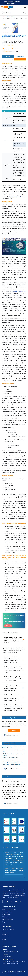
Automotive (5, 932)
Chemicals (5, 942)
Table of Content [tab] (20, 56)
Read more (10, 45)
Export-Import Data (7, 919)
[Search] (24, 13)
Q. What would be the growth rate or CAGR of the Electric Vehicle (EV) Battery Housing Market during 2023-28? (13, 639)
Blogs (3, 922)
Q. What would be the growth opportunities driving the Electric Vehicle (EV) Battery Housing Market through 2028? (12, 697)
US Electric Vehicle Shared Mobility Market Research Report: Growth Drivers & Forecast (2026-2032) (14, 792)
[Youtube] (16, 901)
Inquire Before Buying (12, 735)
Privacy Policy (6, 973)
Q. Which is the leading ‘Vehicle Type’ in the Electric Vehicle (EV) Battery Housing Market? (12, 678)
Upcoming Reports (7, 912)
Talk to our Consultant (12, 803)
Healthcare (5, 934)
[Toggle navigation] (25, 7)
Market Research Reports (9, 909)
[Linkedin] (3, 901)
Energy (4, 939)
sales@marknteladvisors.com (14, 1)
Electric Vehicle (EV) (15, 197)
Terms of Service (15, 973)
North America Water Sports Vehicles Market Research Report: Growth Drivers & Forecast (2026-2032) (14, 786)
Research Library (11, 16)
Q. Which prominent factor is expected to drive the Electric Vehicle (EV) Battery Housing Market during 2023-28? (12, 659)
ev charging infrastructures (18, 291)
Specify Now (8, 625)
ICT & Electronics (7, 937)
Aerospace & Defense (8, 929)
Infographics (5, 917)
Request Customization (12, 769)
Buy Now (14, 730)
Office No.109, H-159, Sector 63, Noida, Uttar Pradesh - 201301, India (14, 962)
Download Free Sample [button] (20, 59)
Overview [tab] (8, 56)
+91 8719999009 (10, 3)
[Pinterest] (20, 901)
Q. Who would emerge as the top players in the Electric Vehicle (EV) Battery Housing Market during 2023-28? (13, 669)
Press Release (6, 914)
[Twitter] (11, 901)
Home (3, 16)
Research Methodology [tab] (8, 59)
